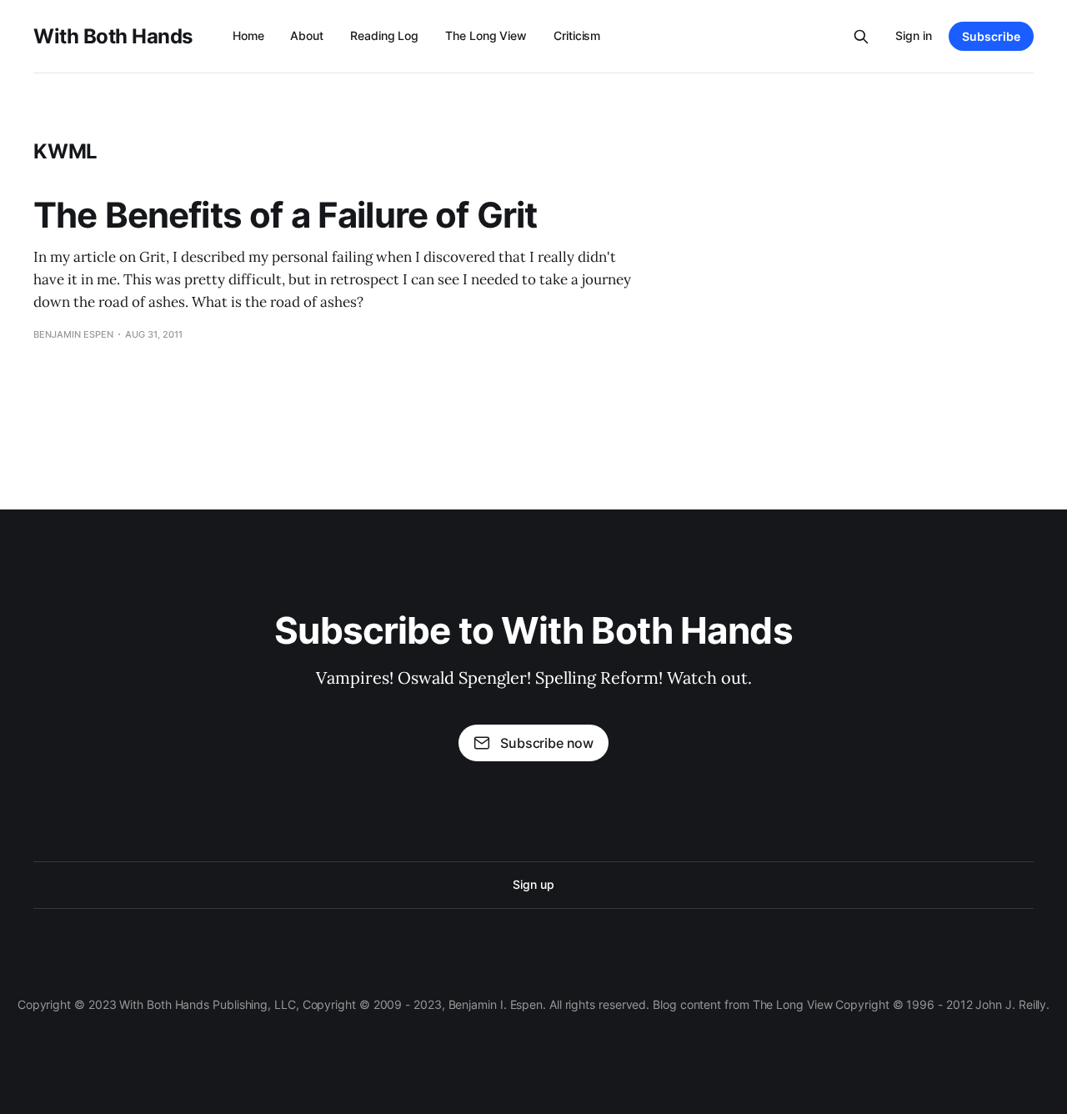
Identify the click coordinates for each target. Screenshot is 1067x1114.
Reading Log (384, 35)
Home (248, 35)
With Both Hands (113, 37)
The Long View (486, 35)
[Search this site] (861, 36)
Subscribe (991, 36)
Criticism (577, 35)
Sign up (533, 884)
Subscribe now (547, 743)
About (306, 35)
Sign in (913, 35)
